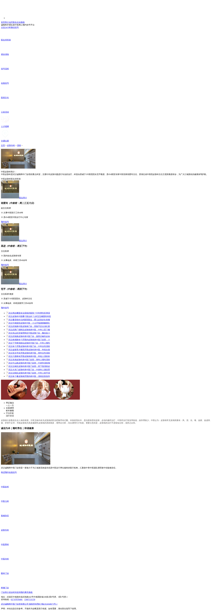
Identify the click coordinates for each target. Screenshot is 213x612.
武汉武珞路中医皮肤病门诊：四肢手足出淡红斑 (29, 326)
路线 (23, 22)
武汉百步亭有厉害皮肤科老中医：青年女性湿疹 (29, 353)
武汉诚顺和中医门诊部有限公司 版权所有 (19, 604)
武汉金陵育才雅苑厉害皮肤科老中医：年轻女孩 (29, 350)
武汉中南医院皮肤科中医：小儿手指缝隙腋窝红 (29, 323)
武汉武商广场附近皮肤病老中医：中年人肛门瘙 (29, 330)
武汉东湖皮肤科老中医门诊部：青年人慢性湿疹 (29, 360)
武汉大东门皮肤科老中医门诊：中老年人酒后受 (29, 370)
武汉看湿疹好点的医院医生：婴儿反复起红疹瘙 (29, 320)
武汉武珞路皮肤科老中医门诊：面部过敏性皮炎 (29, 336)
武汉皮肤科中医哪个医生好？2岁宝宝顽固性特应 (30, 316)
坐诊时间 (13, 592)
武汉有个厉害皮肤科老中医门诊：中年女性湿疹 (29, 346)
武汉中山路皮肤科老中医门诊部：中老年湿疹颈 (29, 363)
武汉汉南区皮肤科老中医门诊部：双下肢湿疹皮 (29, 366)
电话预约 (5, 472)
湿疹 (19, 145)
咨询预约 (21, 592)
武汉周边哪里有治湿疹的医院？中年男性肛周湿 (29, 313)
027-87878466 (16, 599)
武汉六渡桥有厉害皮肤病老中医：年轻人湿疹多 (29, 356)
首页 (3, 22)
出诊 (19, 22)
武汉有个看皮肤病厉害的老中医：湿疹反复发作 (29, 376)
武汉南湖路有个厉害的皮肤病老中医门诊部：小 (29, 340)
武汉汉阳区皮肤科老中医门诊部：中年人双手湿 (29, 373)
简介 (7, 22)
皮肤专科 (11, 145)
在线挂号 (13, 472)
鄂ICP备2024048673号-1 (47, 604)
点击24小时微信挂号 (10, 27)
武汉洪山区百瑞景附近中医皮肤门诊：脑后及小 (29, 333)
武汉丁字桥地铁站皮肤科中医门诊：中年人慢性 (29, 343)
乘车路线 (29, 592)
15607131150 (29, 599)
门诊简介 (5, 592)
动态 (11, 22)
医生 (15, 22)
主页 (3, 145)
